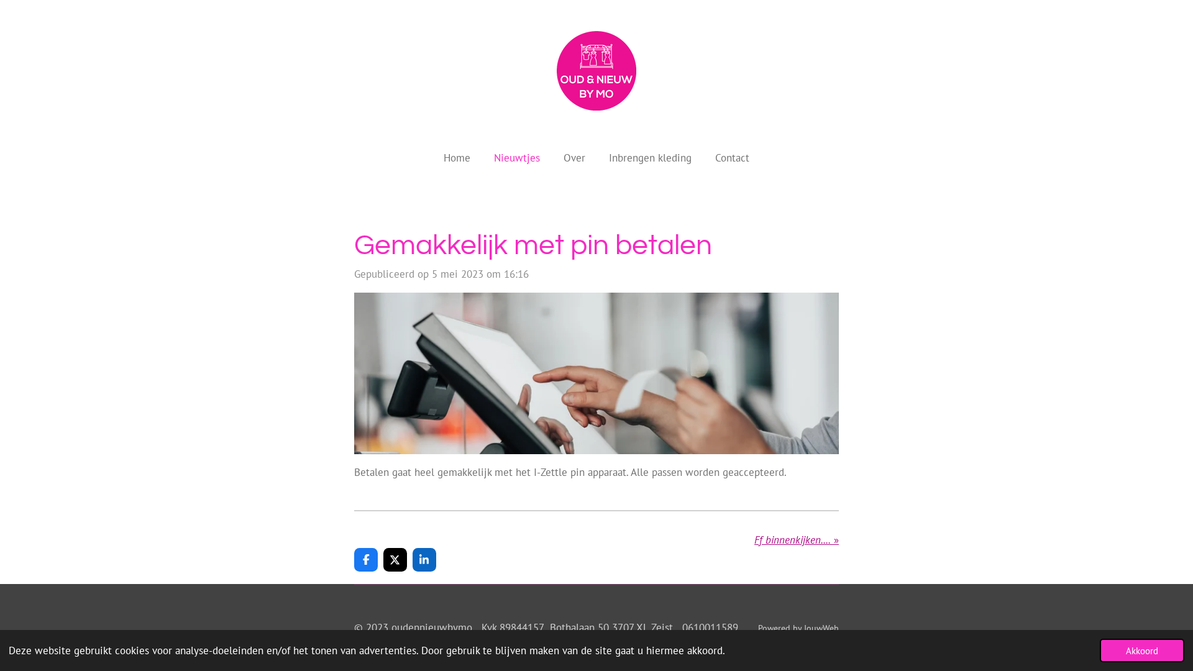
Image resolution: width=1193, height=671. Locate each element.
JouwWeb (821, 628)
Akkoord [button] (1142, 650)
